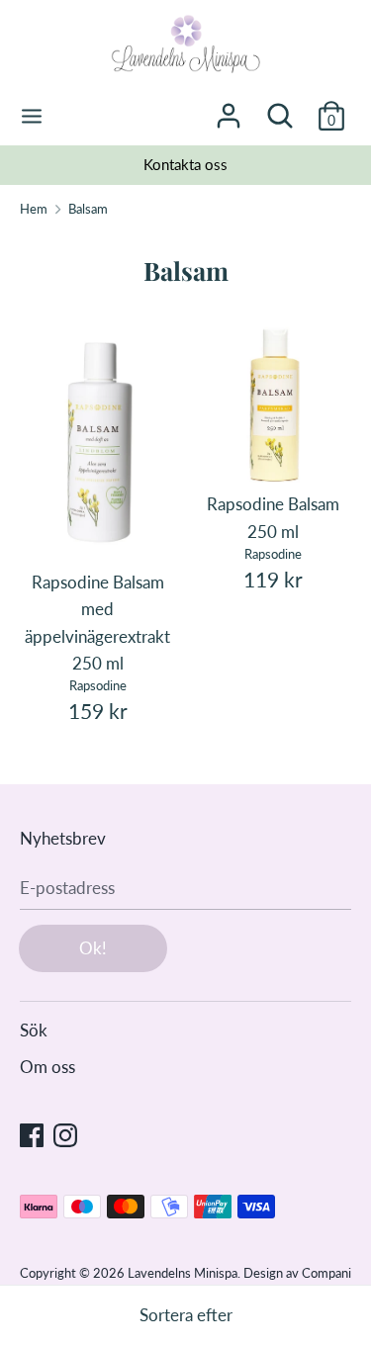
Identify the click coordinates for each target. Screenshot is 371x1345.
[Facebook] (32, 1133)
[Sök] (280, 109)
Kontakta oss (185, 164)
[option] (185, 165)
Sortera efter (185, 1314)
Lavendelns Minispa (182, 1273)
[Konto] (228, 109)
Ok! (93, 948)
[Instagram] (65, 1133)
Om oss (47, 1066)
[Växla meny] (32, 116)
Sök (33, 1030)
